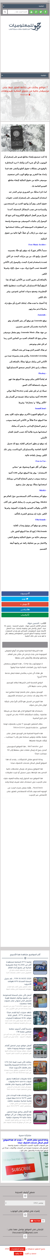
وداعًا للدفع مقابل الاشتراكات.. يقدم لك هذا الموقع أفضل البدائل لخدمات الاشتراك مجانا (26, 761)
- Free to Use (41, 461)
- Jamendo (42, 315)
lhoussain (24, 95)
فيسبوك (24, 593)
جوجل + (24, 604)
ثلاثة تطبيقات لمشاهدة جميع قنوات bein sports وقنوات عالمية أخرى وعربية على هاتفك (18, 1081)
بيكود (17, 1253)
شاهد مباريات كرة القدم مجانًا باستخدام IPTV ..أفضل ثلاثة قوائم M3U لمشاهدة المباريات (18, 1015)
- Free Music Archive (38, 245)
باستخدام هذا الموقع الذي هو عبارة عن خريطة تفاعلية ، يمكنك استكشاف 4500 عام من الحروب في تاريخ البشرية (25, 714)
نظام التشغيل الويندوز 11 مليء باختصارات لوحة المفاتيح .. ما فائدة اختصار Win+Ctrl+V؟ (25, 726)
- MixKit (43, 490)
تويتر (24, 599)
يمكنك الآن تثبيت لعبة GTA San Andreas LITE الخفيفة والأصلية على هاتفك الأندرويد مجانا (18, 1065)
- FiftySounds (41, 520)
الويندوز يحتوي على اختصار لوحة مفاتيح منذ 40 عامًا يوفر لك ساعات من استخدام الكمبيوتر (26, 694)
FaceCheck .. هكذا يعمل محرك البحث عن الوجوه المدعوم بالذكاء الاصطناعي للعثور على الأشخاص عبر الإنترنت (27, 791)
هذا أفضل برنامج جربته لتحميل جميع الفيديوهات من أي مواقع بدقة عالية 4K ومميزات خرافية (18, 1115)
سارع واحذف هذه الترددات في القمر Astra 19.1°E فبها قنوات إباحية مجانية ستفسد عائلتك (18, 1098)
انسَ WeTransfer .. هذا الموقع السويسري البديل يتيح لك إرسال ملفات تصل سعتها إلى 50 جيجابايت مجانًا (27, 750)
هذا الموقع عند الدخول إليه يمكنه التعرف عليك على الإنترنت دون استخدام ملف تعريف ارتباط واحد (25, 780)
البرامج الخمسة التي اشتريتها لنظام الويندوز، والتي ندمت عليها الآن (26, 684)
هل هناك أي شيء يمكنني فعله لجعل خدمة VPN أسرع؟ (26, 675)
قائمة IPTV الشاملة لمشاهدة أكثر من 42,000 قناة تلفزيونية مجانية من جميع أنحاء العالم (18, 965)
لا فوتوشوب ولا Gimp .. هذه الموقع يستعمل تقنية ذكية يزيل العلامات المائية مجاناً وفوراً (25, 665)
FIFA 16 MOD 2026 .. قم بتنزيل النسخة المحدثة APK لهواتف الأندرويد (17, 981)
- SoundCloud (41, 408)
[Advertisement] (25, 49)
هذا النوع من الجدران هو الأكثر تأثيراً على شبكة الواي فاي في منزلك (26, 703)
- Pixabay (43, 373)
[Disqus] (25, 836)
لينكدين (24, 609)
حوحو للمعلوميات (17, 1249)
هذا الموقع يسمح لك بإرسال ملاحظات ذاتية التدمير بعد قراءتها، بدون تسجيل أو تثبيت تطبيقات (26, 771)
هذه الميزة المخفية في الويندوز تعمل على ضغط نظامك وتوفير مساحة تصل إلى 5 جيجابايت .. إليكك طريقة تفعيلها (25, 737)
